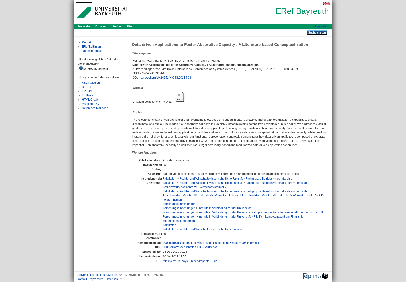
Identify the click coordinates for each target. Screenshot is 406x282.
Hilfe (129, 26)
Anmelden (321, 26)
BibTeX (86, 87)
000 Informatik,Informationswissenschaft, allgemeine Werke (200, 242)
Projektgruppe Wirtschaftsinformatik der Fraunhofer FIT (288, 212)
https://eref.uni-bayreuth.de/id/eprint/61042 (190, 261)
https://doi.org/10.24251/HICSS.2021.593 (165, 77)
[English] (326, 3)
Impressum (96, 279)
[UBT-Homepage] (102, 19)
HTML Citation (91, 99)
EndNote (87, 95)
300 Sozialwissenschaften (179, 247)
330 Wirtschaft (208, 247)
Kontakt (82, 279)
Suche (116, 26)
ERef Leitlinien (91, 46)
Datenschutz (114, 279)
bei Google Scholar (95, 68)
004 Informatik (251, 242)
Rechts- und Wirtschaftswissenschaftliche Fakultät (211, 178)
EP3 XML (88, 91)
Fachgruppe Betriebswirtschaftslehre (269, 178)
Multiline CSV (90, 103)
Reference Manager (95, 108)
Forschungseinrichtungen (179, 204)
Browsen (101, 26)
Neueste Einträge (93, 51)
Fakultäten (169, 178)
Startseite (83, 26)
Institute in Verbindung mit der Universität (225, 208)
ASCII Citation (91, 82)
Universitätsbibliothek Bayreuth (97, 275)
